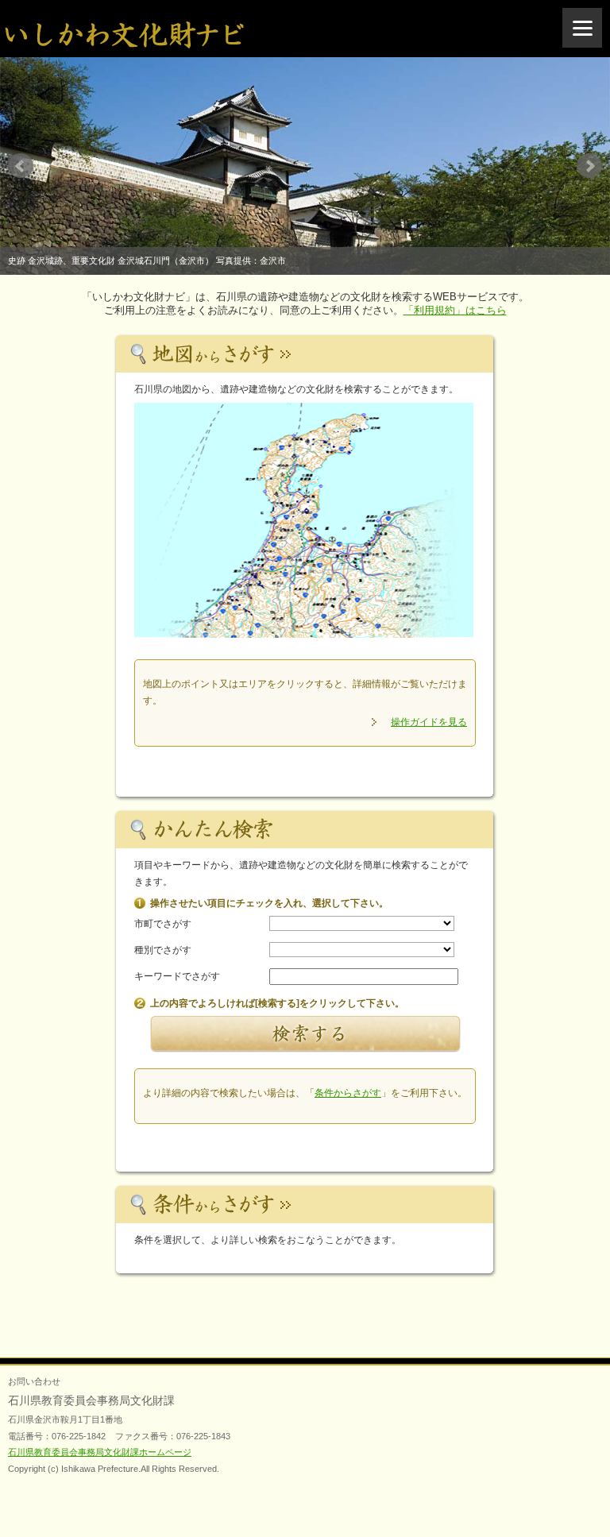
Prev (20, 166)
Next (589, 166)
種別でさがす (162, 950)
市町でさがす (162, 923)
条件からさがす (348, 1093)
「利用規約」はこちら (455, 310)
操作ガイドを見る (429, 722)
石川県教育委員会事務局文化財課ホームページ (99, 1452)
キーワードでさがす (177, 976)
